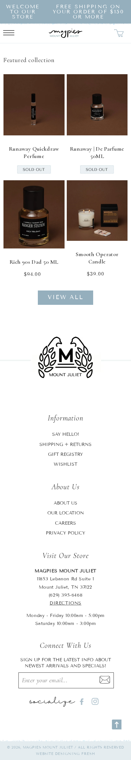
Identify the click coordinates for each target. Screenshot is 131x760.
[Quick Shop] (55, 126)
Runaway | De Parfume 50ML (97, 152)
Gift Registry (65, 454)
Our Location (65, 513)
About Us (65, 503)
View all (66, 297)
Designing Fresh (75, 753)
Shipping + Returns (65, 444)
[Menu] (9, 33)
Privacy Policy (65, 533)
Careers (65, 523)
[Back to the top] (116, 724)
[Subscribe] (105, 680)
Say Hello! (65, 434)
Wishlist (65, 464)
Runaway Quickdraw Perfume (34, 152)
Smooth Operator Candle (97, 258)
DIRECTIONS (65, 603)
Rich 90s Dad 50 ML (34, 261)
